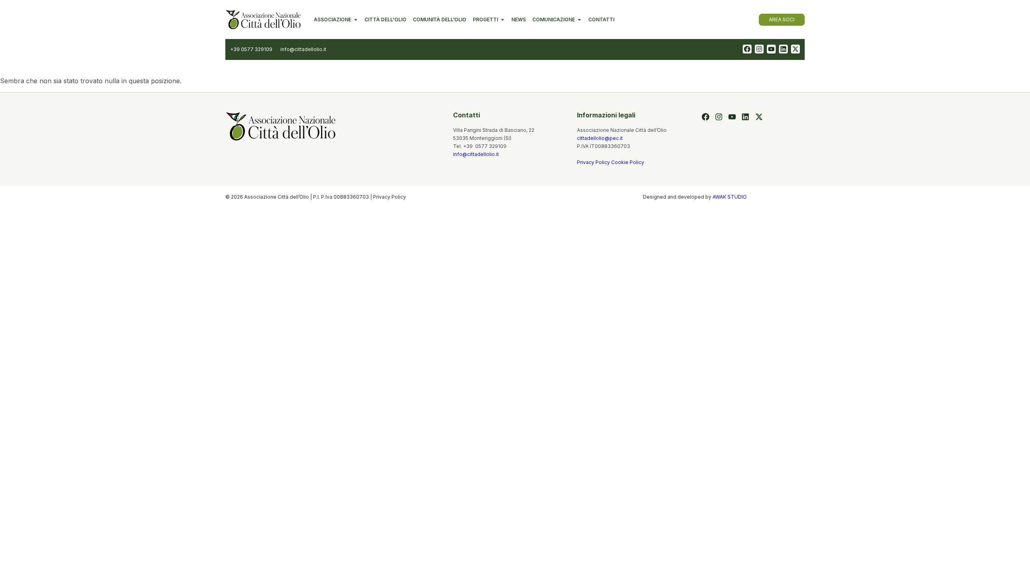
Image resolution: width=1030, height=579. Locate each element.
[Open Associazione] (355, 19)
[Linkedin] (783, 49)
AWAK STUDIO (730, 197)
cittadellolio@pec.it (600, 138)
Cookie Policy (627, 162)
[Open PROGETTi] (502, 19)
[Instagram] (759, 49)
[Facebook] (747, 49)
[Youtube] (771, 49)
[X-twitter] (795, 49)
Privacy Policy (594, 162)
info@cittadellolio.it (476, 154)
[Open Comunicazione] (579, 19)
